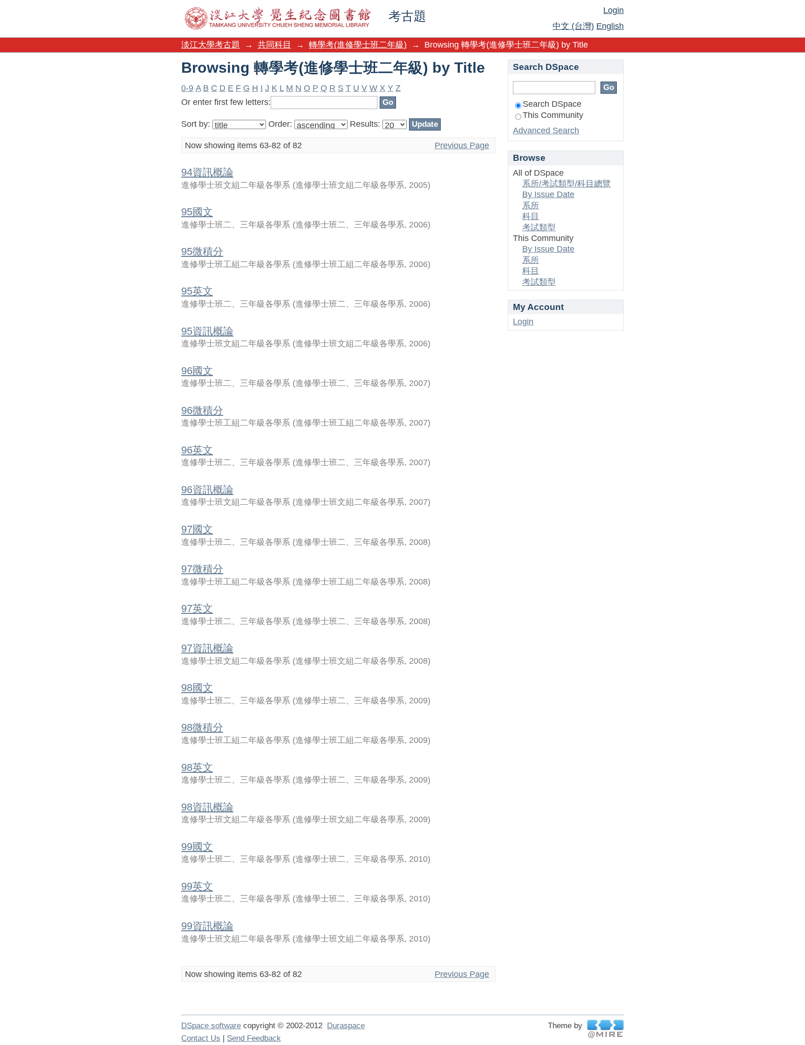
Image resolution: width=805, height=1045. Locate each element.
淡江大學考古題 (210, 44)
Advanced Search (546, 130)
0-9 (187, 88)
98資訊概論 (207, 807)
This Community (553, 115)
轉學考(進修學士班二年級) (358, 44)
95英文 (197, 291)
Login (613, 10)
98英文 (197, 767)
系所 (530, 205)
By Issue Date (548, 194)
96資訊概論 (207, 489)
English (610, 26)
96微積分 (202, 410)
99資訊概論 (207, 926)
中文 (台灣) (573, 26)
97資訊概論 (207, 648)
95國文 (197, 212)
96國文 (197, 371)
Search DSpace (552, 104)
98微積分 (202, 727)
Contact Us (200, 1038)
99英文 (197, 886)
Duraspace (346, 1025)
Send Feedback (254, 1038)
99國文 (197, 846)
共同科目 (274, 44)
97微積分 (202, 569)
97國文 (197, 529)
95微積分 (202, 251)
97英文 (197, 608)
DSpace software (211, 1025)
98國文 (197, 688)
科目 (530, 216)
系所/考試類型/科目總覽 (566, 183)
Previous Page (462, 145)
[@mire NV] (605, 1028)
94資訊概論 (207, 172)
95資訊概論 (207, 331)
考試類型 (539, 227)
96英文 (197, 450)
